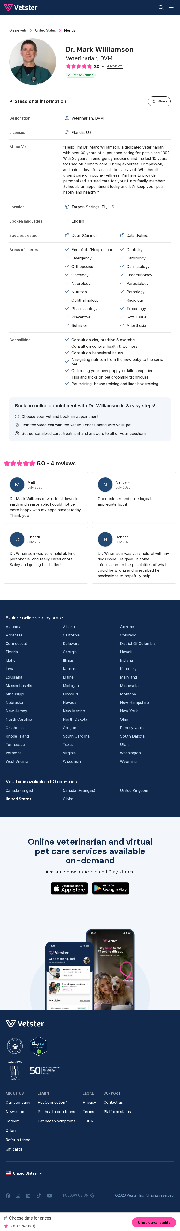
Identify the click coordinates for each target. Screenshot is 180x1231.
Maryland (128, 677)
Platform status (117, 1111)
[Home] (21, 7)
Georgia (70, 652)
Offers (11, 1130)
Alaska (69, 626)
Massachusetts (19, 685)
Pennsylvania (132, 727)
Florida (12, 652)
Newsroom (15, 1111)
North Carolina (19, 719)
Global (68, 798)
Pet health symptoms (56, 1121)
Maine (68, 677)
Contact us (113, 1102)
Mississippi (15, 694)
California (71, 635)
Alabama (13, 626)
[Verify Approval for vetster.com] (38, 1046)
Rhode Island (17, 736)
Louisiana (14, 677)
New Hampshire (134, 702)
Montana (128, 694)
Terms (88, 1111)
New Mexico (74, 711)
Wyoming (128, 761)
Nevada (69, 702)
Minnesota (129, 685)
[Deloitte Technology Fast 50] (44, 1070)
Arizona (127, 626)
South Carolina (76, 736)
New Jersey (16, 711)
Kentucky (128, 668)
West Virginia (17, 761)
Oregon (69, 727)
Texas (68, 744)
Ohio (124, 719)
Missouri (70, 694)
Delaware (71, 643)
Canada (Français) (79, 790)
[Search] (161, 7)
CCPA (88, 1121)
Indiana (126, 660)
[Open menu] (171, 7)
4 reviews (114, 66)
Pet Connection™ (53, 1102)
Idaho (11, 660)
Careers (13, 1121)
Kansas (69, 668)
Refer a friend (18, 1139)
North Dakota (75, 719)
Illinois (68, 660)
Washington (130, 753)
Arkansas (14, 635)
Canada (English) (21, 790)
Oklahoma (15, 727)
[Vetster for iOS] (69, 888)
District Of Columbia (137, 643)
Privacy (89, 1102)
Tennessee (15, 744)
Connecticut (16, 643)
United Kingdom (134, 790)
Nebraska (14, 702)
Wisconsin (72, 761)
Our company (18, 1102)
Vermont (13, 753)
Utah (124, 744)
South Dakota (132, 736)
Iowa (10, 668)
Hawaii (126, 652)
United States (18, 798)
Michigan (71, 685)
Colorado (128, 635)
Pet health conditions (56, 1111)
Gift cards (14, 1149)
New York (129, 711)
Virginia (69, 753)
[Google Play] (110, 888)
